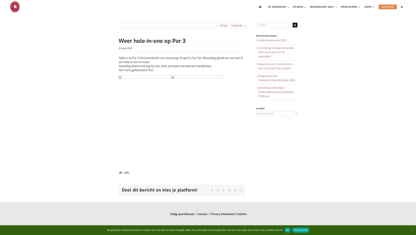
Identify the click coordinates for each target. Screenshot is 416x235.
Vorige (224, 25)
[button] (402, 7)
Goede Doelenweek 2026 (272, 40)
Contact (203, 214)
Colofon (242, 214)
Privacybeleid (301, 230)
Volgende (237, 25)
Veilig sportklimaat (182, 214)
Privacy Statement (223, 214)
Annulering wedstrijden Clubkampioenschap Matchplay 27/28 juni (275, 92)
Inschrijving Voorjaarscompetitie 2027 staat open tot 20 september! (276, 52)
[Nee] (412, 230)
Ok (287, 230)
